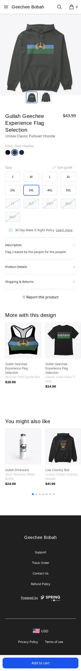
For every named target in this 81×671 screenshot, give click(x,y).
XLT (31, 203)
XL (68, 177)
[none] (62, 167)
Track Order (40, 563)
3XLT (68, 203)
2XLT (49, 203)
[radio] (12, 177)
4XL (49, 190)
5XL (68, 190)
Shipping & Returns (19, 282)
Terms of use (54, 642)
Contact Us (40, 573)
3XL (31, 190)
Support (40, 552)
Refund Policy (40, 584)
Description (13, 245)
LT (12, 203)
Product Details (16, 267)
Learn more (64, 230)
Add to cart (41, 663)
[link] (23, 340)
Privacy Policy (28, 642)
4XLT (12, 217)
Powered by (29, 598)
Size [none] (8, 167)
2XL (12, 190)
